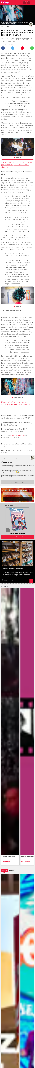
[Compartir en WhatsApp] (32, 48)
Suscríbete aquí (17, 537)
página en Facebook (17, 435)
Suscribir (17, 499)
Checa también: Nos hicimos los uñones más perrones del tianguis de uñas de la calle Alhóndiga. (17, 164)
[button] (3, 146)
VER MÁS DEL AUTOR (17, 482)
